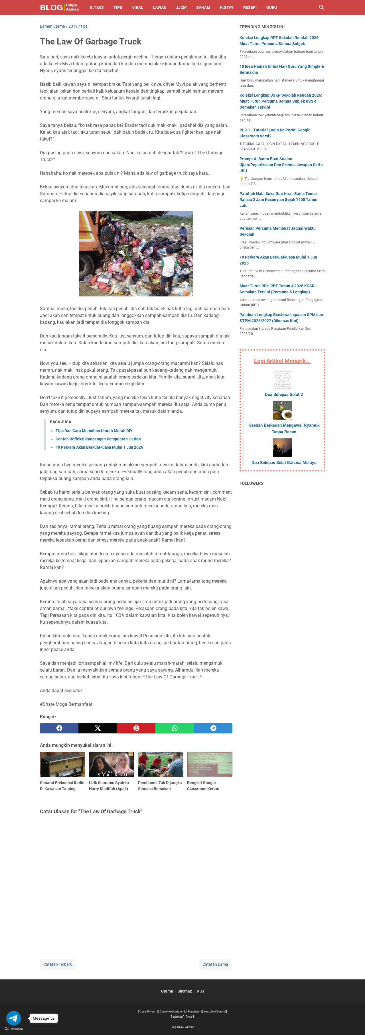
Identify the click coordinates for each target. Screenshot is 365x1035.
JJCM (181, 7)
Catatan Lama (215, 964)
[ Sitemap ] (177, 1016)
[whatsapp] (174, 728)
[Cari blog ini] (321, 7)
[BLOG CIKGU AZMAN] (60, 7)
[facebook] (59, 728)
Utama (167, 991)
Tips (117, 7)
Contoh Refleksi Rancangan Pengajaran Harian (98, 439)
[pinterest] (136, 728)
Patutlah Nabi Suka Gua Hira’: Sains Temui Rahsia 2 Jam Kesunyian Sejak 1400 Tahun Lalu (278, 199)
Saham (203, 7)
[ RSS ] (190, 1016)
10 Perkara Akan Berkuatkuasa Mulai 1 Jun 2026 (99, 447)
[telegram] (213, 728)
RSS (200, 991)
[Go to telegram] (14, 1018)
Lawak (159, 7)
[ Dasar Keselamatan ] (171, 1011)
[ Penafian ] (193, 1011)
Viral (137, 7)
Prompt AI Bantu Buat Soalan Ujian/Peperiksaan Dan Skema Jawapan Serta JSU (281, 164)
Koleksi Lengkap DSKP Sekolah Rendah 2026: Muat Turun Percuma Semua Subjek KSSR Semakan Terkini (281, 101)
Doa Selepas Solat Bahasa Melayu (284, 462)
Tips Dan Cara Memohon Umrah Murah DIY (94, 430)
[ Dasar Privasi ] (147, 1011)
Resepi (250, 7)
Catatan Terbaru (57, 964)
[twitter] (97, 728)
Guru (271, 7)
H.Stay (227, 7)
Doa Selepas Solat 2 (284, 394)
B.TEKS (97, 7)
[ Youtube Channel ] (214, 1011)
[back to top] (353, 1022)
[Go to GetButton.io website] (14, 1029)
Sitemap (185, 991)
